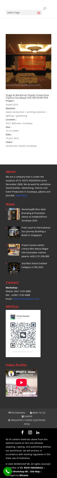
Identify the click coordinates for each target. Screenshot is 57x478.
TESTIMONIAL (18, 412)
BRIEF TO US (38, 412)
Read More (21, 195)
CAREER (28, 416)
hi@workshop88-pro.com (26, 298)
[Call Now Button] (7, 471)
